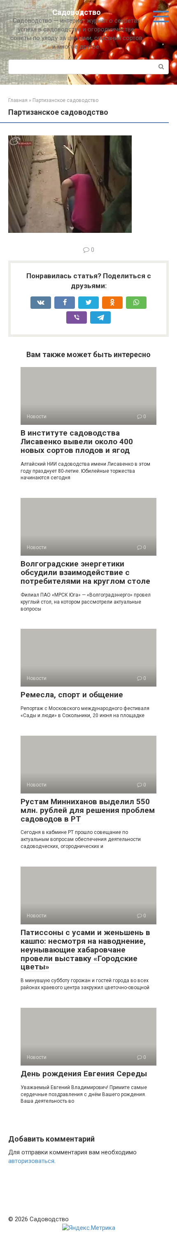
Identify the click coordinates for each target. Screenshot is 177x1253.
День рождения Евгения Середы (84, 1073)
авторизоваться (31, 1161)
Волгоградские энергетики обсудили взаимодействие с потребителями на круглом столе (85, 572)
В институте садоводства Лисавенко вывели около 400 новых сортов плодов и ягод (77, 441)
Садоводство (76, 12)
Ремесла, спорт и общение (72, 694)
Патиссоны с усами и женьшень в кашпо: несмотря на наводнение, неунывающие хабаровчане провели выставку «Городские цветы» (85, 950)
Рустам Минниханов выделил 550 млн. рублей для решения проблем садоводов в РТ (88, 810)
